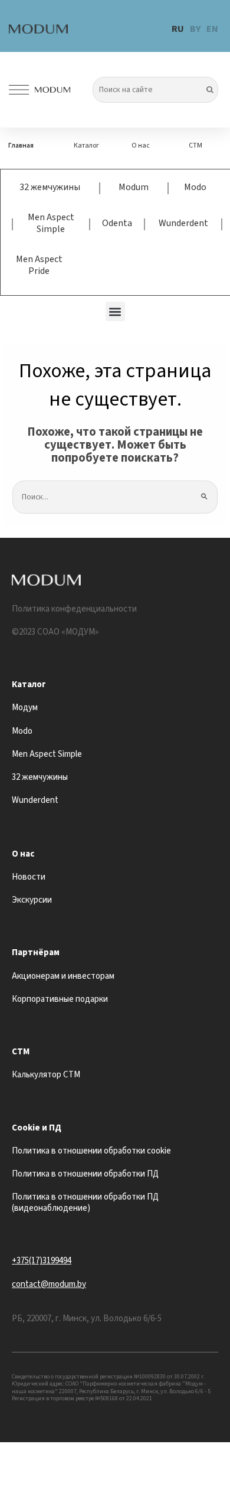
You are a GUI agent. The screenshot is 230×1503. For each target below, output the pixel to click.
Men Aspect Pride (39, 265)
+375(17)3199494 (41, 1260)
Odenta (117, 223)
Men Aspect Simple (51, 223)
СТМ (195, 146)
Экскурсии (32, 900)
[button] (115, 311)
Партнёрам (36, 952)
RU (178, 29)
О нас (141, 146)
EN (212, 29)
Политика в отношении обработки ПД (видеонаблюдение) (85, 1202)
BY (195, 29)
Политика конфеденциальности (74, 609)
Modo (195, 187)
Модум (25, 707)
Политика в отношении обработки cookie (91, 1151)
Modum (134, 187)
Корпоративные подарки (60, 999)
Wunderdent (183, 223)
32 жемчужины (49, 187)
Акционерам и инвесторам (63, 976)
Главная (21, 146)
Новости (28, 877)
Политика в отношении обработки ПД (85, 1174)
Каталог (86, 146)
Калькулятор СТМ (46, 1075)
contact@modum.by (49, 1284)
